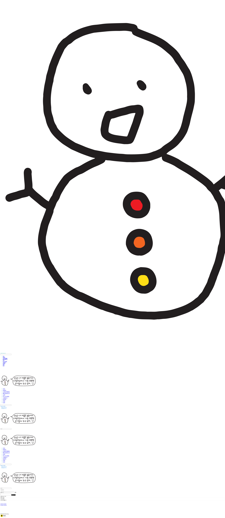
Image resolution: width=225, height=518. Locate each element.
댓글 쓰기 (13, 494)
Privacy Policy (3, 505)
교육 (3, 360)
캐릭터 (4, 357)
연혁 (3, 364)
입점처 (4, 363)
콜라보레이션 (5, 359)
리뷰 (3, 365)
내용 (15, 492)
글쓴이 (1, 492)
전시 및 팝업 (5, 361)
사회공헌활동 (5, 358)
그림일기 (4, 362)
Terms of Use (3, 503)
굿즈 (3, 356)
